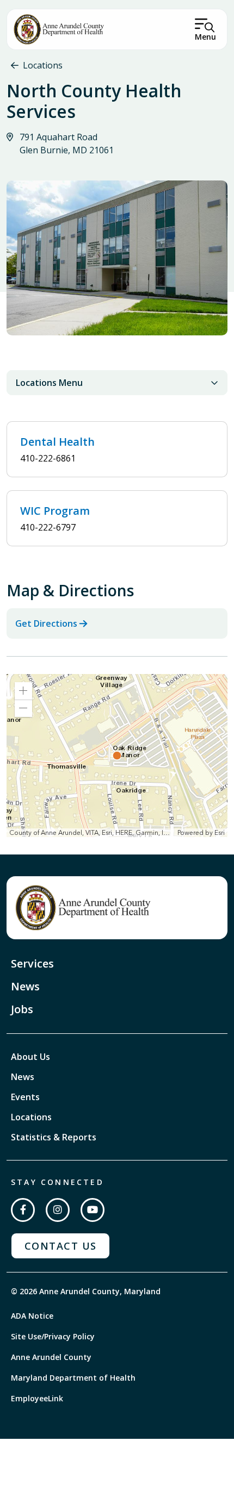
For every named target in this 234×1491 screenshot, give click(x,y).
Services (32, 963)
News (25, 986)
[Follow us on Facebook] (23, 1210)
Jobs (22, 1009)
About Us (30, 1057)
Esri (219, 833)
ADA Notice (32, 1316)
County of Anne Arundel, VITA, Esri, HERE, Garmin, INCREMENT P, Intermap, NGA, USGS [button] (92, 833)
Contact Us (60, 1245)
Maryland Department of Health (73, 1378)
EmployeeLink (37, 1398)
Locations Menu (49, 383)
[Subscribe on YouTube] (92, 1210)
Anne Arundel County (51, 1357)
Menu (205, 37)
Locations (43, 65)
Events (25, 1097)
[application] (117, 755)
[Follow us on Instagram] (58, 1210)
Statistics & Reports (53, 1137)
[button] (23, 691)
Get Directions (46, 623)
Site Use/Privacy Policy (53, 1336)
